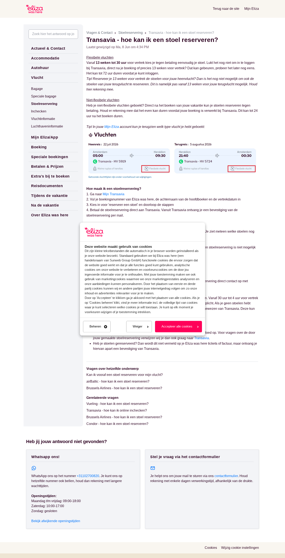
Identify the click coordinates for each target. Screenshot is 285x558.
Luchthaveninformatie (47, 126)
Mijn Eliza (251, 8)
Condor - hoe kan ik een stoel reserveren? (117, 424)
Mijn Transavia (113, 194)
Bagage (37, 89)
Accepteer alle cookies (176, 326)
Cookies (211, 547)
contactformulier (226, 476)
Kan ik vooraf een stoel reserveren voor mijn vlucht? (124, 375)
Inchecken (38, 111)
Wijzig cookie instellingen (240, 547)
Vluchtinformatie (43, 119)
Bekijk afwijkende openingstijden (55, 521)
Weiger (137, 326)
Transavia (201, 338)
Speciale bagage (43, 96)
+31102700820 (88, 476)
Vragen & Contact (99, 32)
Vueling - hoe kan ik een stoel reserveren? (117, 404)
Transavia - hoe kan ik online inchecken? (116, 410)
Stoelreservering (130, 32)
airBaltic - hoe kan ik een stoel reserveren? (117, 381)
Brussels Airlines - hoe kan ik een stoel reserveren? (124, 388)
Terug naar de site (226, 8)
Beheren (95, 326)
